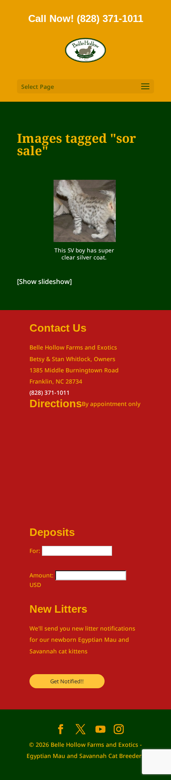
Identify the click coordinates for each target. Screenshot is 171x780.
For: (35, 551)
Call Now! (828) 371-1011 (85, 18)
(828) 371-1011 (49, 392)
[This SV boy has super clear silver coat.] (85, 212)
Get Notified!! (67, 681)
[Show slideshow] (44, 281)
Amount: (42, 575)
